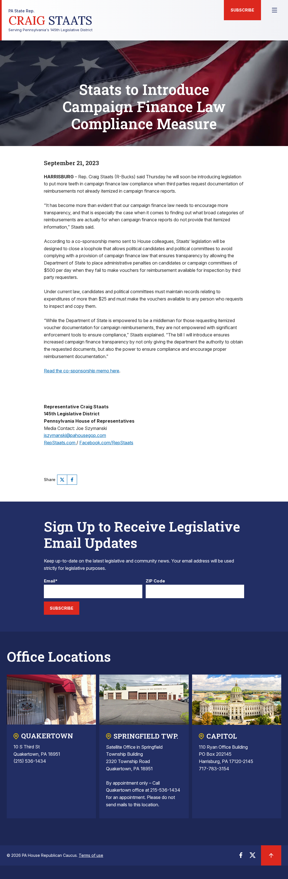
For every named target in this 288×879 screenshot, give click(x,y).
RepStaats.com (60, 442)
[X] (62, 480)
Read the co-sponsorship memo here (81, 371)
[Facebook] (72, 480)
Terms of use (91, 855)
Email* (51, 581)
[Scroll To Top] (271, 855)
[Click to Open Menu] (274, 10)
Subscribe (242, 10)
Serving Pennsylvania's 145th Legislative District (50, 20)
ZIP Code (155, 581)
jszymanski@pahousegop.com (75, 435)
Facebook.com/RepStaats (106, 442)
